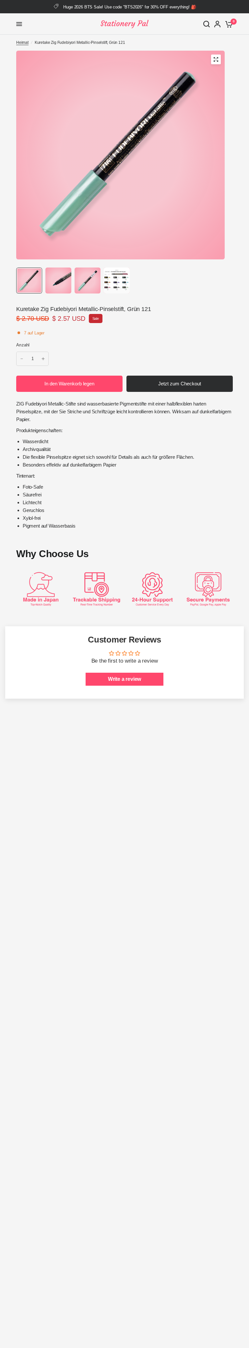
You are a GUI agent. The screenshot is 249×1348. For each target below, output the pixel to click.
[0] (228, 24)
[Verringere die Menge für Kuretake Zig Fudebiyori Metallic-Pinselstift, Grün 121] (22, 359)
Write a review (124, 679)
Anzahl (23, 345)
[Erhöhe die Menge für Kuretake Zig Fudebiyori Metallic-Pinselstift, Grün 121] (43, 359)
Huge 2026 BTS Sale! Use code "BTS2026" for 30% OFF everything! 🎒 (129, 7)
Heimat (22, 42)
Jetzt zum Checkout (179, 383)
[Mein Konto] (217, 24)
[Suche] (206, 24)
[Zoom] (216, 59)
